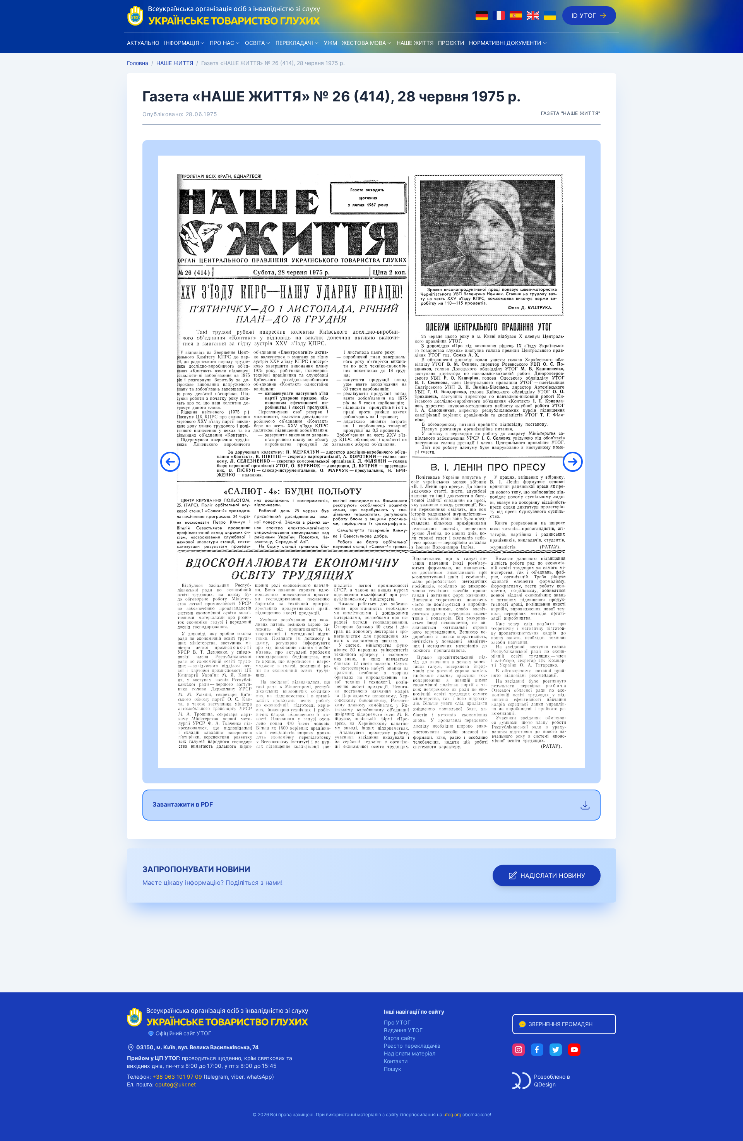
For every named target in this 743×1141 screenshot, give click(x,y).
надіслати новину (552, 875)
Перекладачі (294, 42)
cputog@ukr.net (175, 1084)
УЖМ (330, 42)
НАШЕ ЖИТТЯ (415, 42)
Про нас (222, 42)
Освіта (255, 42)
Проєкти (451, 42)
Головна (137, 63)
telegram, (217, 1076)
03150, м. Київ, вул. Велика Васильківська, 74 (197, 1047)
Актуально (143, 42)
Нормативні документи (505, 42)
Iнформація (181, 42)
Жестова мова (364, 42)
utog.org (452, 1114)
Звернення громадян (560, 1024)
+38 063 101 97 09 (177, 1076)
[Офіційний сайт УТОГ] (223, 15)
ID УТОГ (584, 15)
